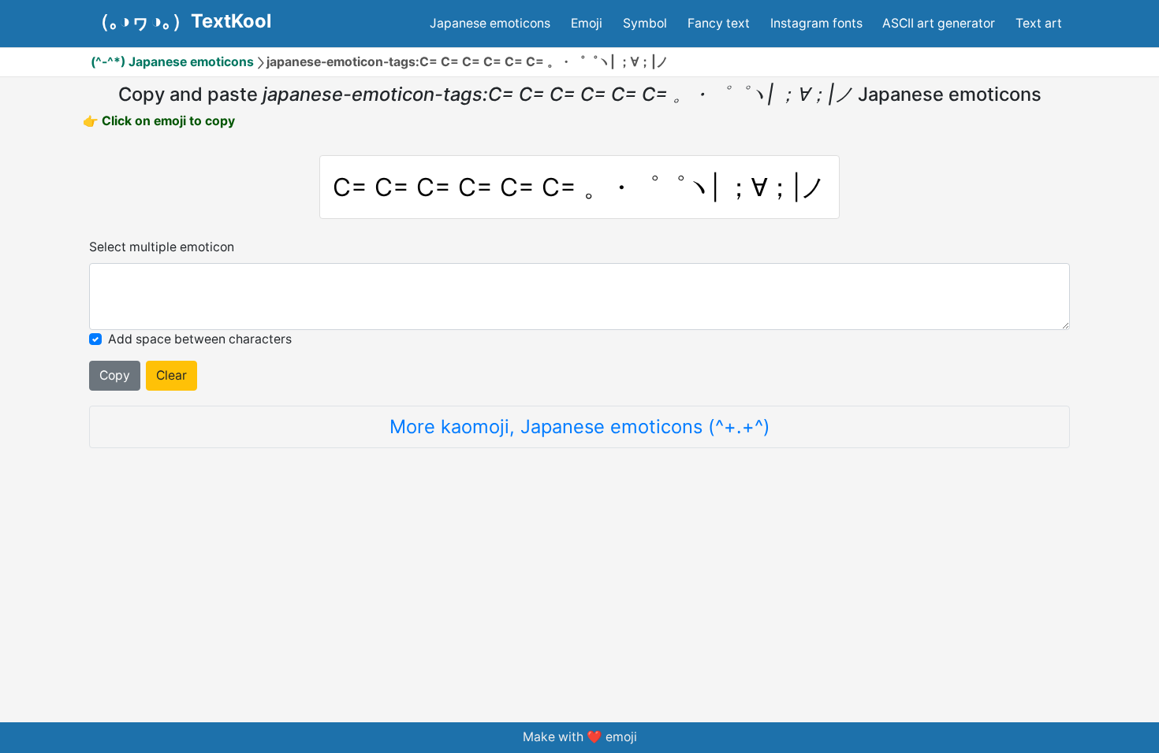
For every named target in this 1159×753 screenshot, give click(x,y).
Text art (1039, 23)
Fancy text (719, 23)
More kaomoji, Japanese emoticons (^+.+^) (579, 426)
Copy (114, 375)
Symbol (645, 23)
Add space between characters (200, 339)
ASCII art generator (938, 23)
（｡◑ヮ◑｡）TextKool (181, 21)
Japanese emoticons (490, 23)
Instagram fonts (816, 23)
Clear (171, 375)
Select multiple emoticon (161, 246)
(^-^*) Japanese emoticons (172, 61)
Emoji (586, 23)
